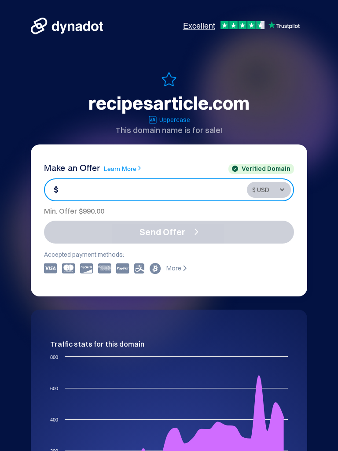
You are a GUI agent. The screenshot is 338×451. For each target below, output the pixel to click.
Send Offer (162, 231)
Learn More (120, 168)
